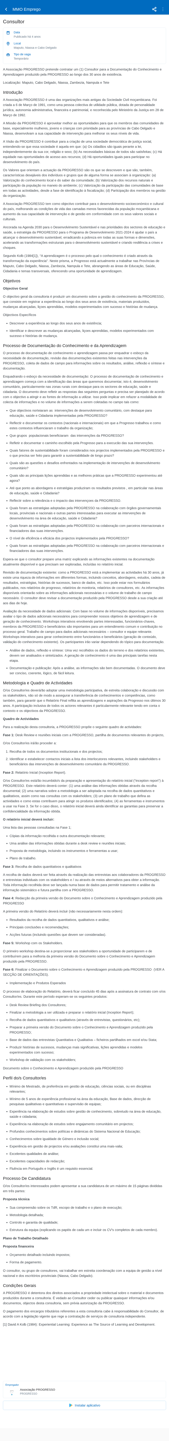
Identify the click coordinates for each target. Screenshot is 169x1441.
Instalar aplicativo (87, 1405)
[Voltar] (6, 9)
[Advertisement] (84, 1353)
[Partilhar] (154, 9)
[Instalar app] (162, 9)
